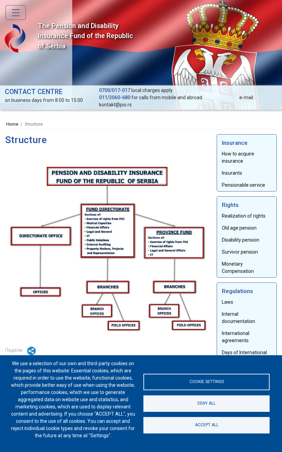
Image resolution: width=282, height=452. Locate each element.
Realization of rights (243, 216)
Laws (227, 302)
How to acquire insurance (238, 157)
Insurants (232, 173)
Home (12, 124)
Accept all (206, 424)
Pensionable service (243, 185)
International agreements (235, 337)
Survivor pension (240, 252)
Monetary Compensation (238, 267)
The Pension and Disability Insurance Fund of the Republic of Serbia (85, 36)
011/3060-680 (114, 97)
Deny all (206, 403)
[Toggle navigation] (16, 12)
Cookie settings (206, 381)
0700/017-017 (114, 90)
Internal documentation (238, 317)
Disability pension (240, 240)
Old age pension (239, 228)
